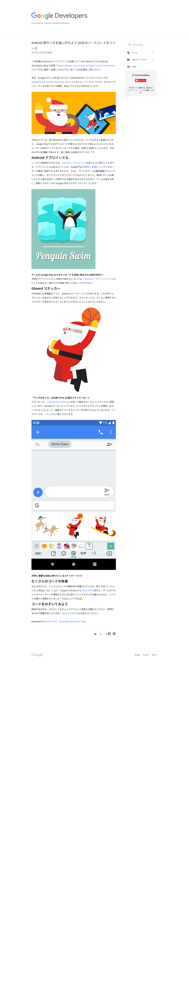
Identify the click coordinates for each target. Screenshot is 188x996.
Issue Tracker (69, 613)
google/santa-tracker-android (46, 81)
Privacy (146, 655)
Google (137, 655)
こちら (48, 414)
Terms (154, 655)
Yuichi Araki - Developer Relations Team (65, 621)
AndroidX (86, 590)
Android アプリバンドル (74, 162)
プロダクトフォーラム (140, 89)
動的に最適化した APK (96, 166)
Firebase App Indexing (58, 401)
